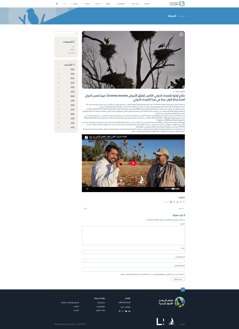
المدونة (97, 3)
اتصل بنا (76, 310)
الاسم (182, 248)
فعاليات (72, 49)
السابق (181, 208)
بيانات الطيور (100, 310)
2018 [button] (72, 105)
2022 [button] (72, 87)
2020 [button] (72, 96)
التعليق (183, 224)
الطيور (108, 3)
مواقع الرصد (100, 306)
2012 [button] (72, 127)
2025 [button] (72, 74)
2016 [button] (72, 114)
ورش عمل (71, 52)
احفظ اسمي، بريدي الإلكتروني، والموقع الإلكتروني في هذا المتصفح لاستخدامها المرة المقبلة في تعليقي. (151, 274)
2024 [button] (72, 78)
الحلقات (76, 306)
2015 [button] (72, 119)
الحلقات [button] (87, 3)
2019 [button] (72, 101)
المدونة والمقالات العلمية (70, 302)
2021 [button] (72, 92)
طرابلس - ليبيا (125, 307)
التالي (85, 208)
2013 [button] (72, 123)
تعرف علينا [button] (135, 3)
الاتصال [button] (75, 3)
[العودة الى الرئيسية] (177, 3)
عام (174, 91)
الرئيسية (146, 3)
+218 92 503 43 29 (124, 302)
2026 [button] (72, 69)
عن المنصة (101, 302)
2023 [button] (72, 83)
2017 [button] (72, 110)
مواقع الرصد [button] (121, 3)
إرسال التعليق (178, 279)
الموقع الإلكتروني (179, 265)
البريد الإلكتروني (180, 257)
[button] (181, 34)
